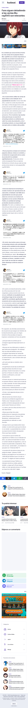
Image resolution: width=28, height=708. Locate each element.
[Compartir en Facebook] (3, 478)
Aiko (13, 522)
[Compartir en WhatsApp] (19, 478)
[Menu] (3, 2)
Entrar (21, 2)
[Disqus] (14, 551)
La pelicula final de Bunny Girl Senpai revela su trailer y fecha (9, 520)
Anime (3, 517)
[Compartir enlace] (25, 478)
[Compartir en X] (8, 478)
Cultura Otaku (5, 7)
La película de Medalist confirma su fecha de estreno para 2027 (16, 688)
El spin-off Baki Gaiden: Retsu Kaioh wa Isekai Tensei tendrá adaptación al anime (16, 496)
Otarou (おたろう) (17, 85)
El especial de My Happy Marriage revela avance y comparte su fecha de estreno (16, 677)
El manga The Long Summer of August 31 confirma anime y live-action (16, 489)
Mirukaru (4, 18)
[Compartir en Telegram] (14, 478)
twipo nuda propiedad (19, 696)
